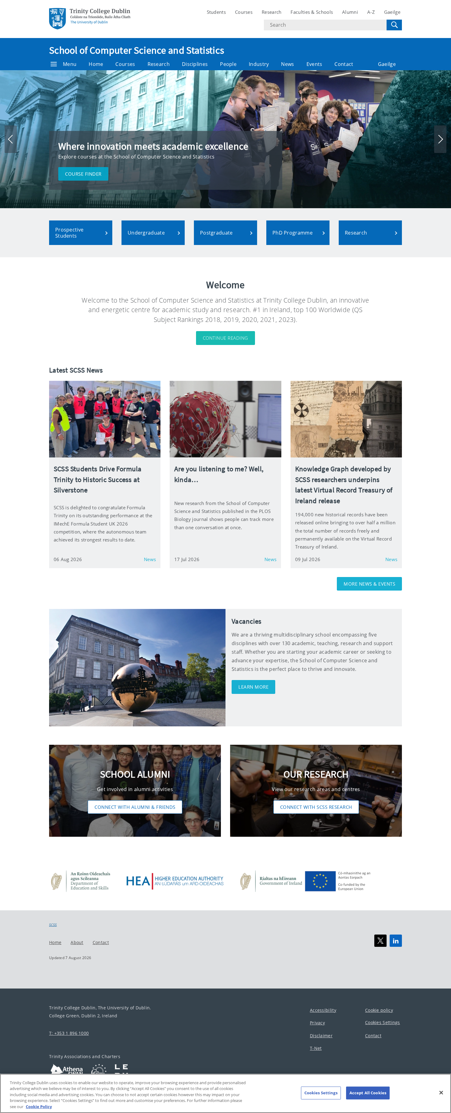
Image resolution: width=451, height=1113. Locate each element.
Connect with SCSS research (316, 807)
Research (271, 12)
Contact (343, 64)
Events (314, 64)
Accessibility (323, 1010)
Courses (243, 12)
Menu (69, 64)
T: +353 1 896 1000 (69, 1033)
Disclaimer (321, 1035)
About (77, 942)
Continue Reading (225, 338)
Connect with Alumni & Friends (134, 807)
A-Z (371, 12)
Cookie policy (379, 1010)
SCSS (53, 925)
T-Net (316, 1048)
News (287, 64)
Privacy (317, 1023)
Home (96, 64)
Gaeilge (392, 12)
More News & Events (369, 584)
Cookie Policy (39, 1106)
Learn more (253, 687)
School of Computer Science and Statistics (136, 50)
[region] (225, 1093)
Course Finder (83, 174)
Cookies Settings (382, 1023)
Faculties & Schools (312, 12)
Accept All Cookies (367, 1093)
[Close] (441, 1093)
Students (216, 12)
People (228, 64)
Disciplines (195, 64)
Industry (259, 64)
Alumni (350, 12)
